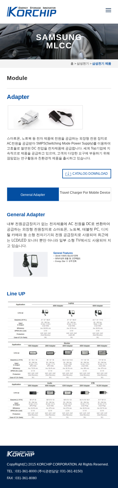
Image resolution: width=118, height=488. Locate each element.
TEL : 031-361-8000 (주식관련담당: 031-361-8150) (45, 471)
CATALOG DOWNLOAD (90, 174)
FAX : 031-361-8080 (22, 478)
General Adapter (33, 195)
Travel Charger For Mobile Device (85, 193)
